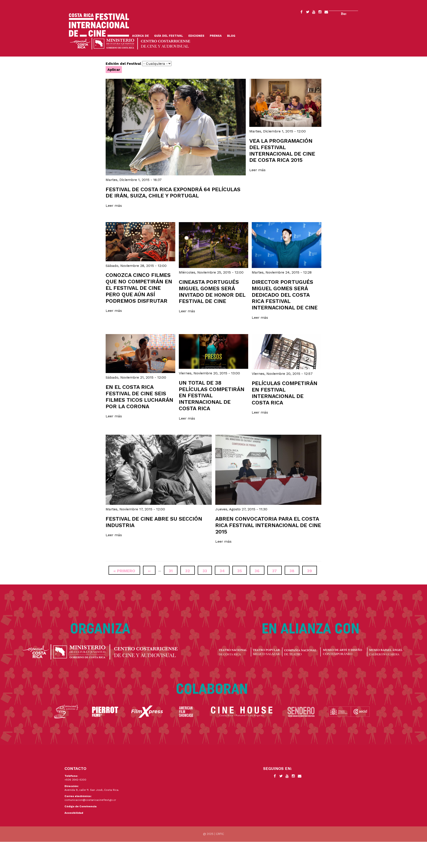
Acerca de (140, 35)
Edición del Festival (123, 63)
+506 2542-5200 (75, 779)
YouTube (313, 12)
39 (312, 570)
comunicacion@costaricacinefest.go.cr (90, 799)
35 (242, 570)
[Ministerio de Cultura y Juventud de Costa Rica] (130, 43)
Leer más (114, 205)
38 (294, 570)
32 (190, 570)
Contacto (326, 12)
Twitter (307, 12)
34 (225, 570)
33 (207, 570)
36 (259, 570)
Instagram (320, 12)
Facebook (301, 12)
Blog (231, 35)
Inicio (99, 25)
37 (277, 570)
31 (173, 570)
